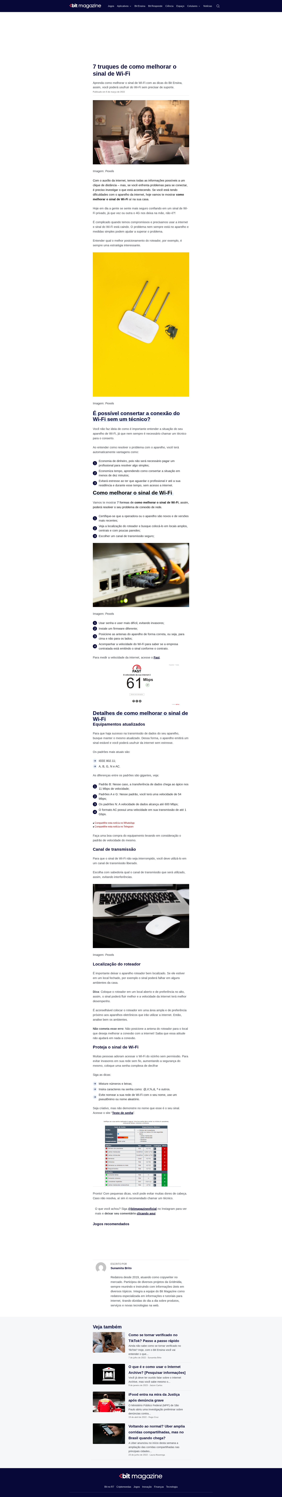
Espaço (180, 6)
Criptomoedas (123, 1487)
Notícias (207, 6)
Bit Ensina (140, 6)
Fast (157, 657)
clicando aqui (146, 1213)
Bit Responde (155, 6)
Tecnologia (172, 1487)
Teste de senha (122, 1112)
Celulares (192, 6)
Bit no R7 (109, 1487)
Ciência (169, 6)
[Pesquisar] (218, 6)
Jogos (111, 6)
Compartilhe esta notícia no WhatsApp (114, 823)
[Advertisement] (141, 34)
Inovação (147, 1487)
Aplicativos (123, 6)
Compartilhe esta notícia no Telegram (113, 826)
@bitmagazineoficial (142, 1208)
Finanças (159, 1487)
